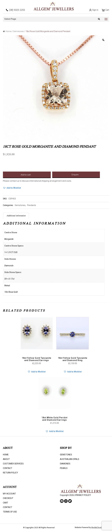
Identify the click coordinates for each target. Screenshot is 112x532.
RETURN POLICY (10, 473)
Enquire (75, 174)
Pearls (64, 468)
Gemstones (18, 31)
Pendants (31, 205)
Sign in (95, 10)
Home (8, 31)
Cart (107, 10)
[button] (12, 188)
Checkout (8, 498)
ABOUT (6, 459)
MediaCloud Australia (100, 527)
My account (9, 494)
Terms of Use (10, 512)
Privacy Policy (83, 495)
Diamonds (65, 463)
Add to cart (26, 175)
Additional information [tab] (16, 215)
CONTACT (7, 468)
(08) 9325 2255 (17, 10)
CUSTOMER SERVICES (13, 463)
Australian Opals (69, 459)
